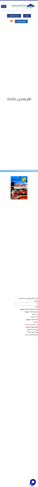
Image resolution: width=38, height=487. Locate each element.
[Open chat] (33, 482)
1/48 (36, 307)
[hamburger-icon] (3, 6)
